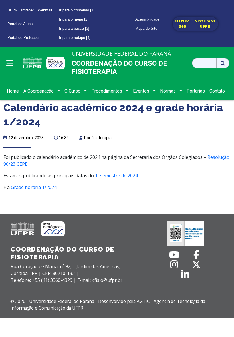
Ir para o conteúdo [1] (76, 10)
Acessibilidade (147, 19)
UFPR (12, 10)
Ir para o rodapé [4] (74, 37)
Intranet (27, 10)
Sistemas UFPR (205, 23)
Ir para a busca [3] (74, 28)
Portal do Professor (23, 37)
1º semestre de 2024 (116, 175)
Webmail (45, 10)
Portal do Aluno (20, 24)
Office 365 (182, 23)
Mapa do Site (146, 28)
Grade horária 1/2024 (34, 187)
